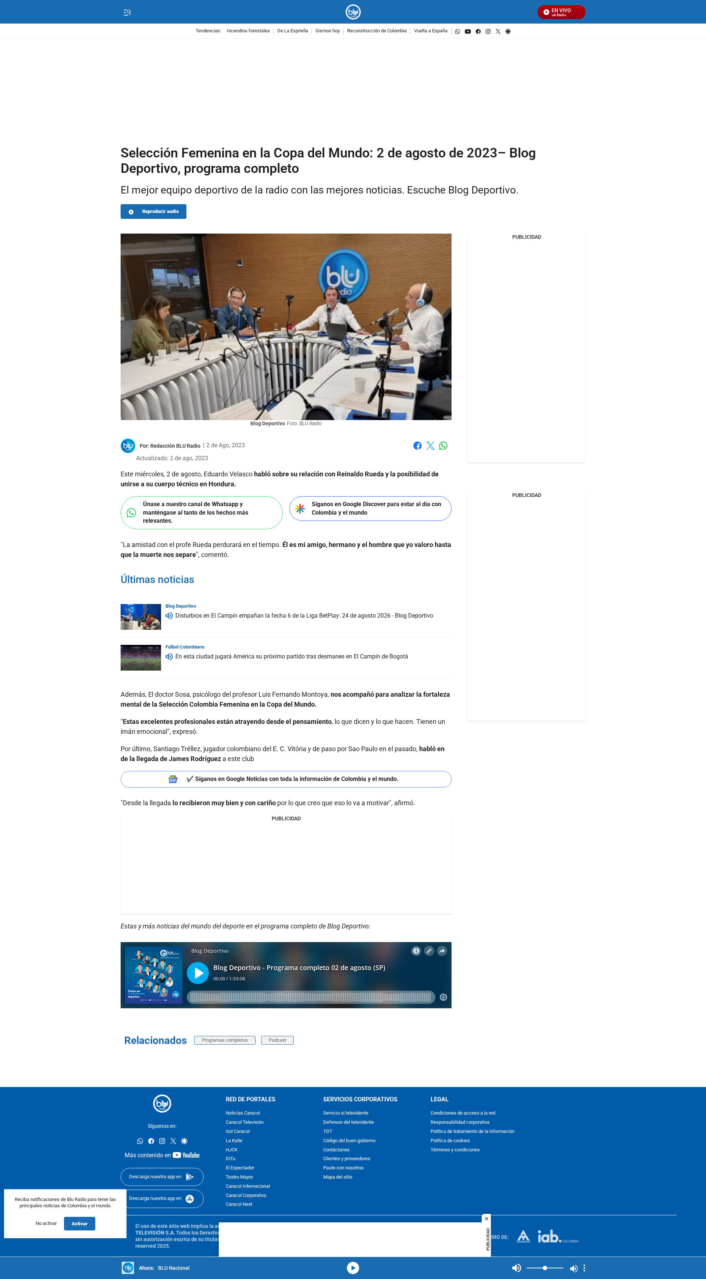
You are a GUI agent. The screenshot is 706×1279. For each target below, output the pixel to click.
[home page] (353, 11)
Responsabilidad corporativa (460, 1122)
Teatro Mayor (239, 1177)
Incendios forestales (248, 31)
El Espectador (240, 1168)
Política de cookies (450, 1140)
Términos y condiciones (455, 1150)
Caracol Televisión (245, 1122)
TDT (327, 1131)
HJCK (232, 1150)
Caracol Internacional (248, 1186)
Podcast (277, 1040)
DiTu (230, 1159)
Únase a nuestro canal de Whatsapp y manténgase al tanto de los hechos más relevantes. (195, 512)
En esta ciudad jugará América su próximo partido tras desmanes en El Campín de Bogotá (291, 656)
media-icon (353, 1268)
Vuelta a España (431, 31)
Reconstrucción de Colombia (377, 31)
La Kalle (234, 1140)
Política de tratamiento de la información (472, 1131)
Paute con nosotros (343, 1168)
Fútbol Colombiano (184, 647)
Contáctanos (336, 1150)
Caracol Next (239, 1204)
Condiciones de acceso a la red (463, 1113)
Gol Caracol (238, 1131)
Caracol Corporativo (246, 1195)
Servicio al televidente (345, 1113)
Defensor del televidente (348, 1122)
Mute (516, 1268)
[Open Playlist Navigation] (584, 1268)
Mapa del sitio (337, 1177)
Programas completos (225, 1040)
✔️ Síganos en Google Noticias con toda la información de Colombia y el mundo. (292, 778)
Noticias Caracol (243, 1113)
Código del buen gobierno (349, 1140)
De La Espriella (292, 31)
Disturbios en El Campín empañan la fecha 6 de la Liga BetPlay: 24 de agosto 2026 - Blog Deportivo (304, 615)
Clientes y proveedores (346, 1159)
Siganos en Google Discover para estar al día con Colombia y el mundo (376, 508)
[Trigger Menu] (127, 12)
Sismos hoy (327, 31)
